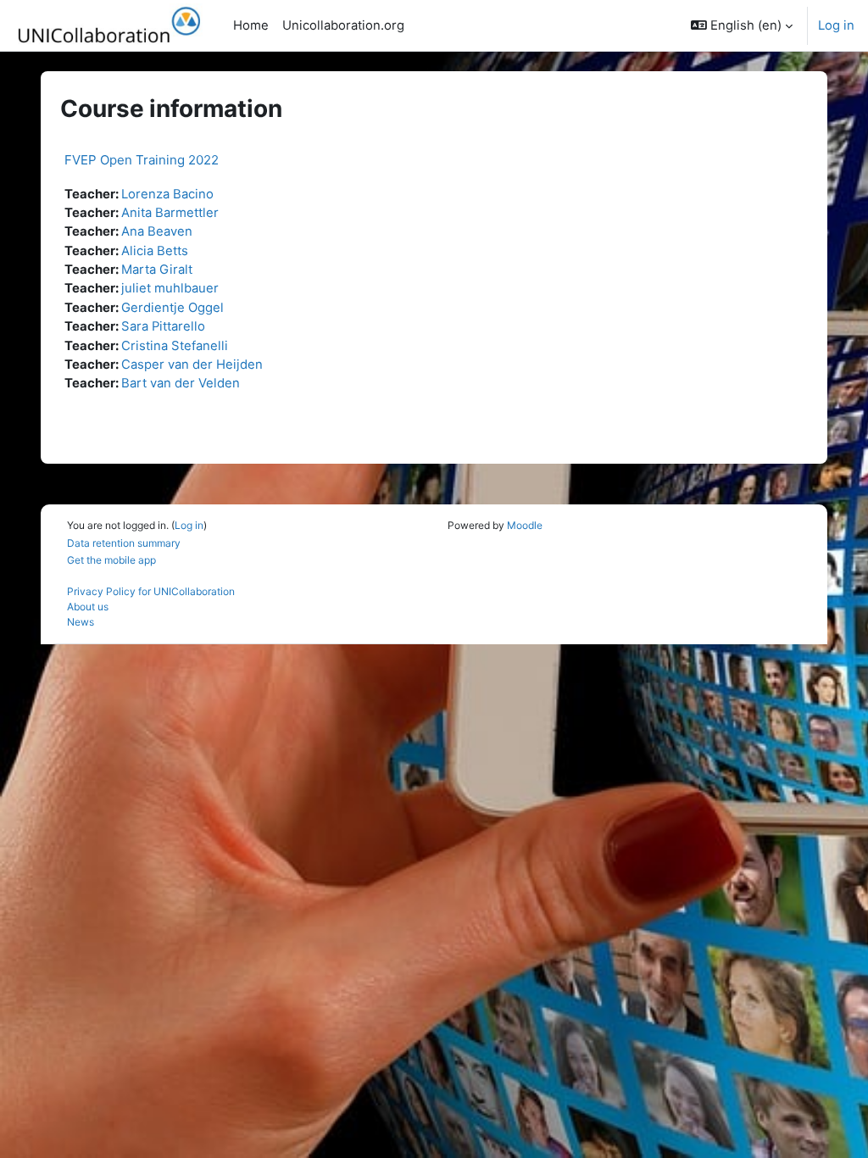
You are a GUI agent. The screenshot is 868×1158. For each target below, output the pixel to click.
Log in (836, 25)
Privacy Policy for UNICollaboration (151, 591)
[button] (742, 25)
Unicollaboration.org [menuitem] (343, 25)
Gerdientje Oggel (172, 307)
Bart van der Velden (180, 383)
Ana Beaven (156, 231)
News (80, 621)
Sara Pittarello (163, 326)
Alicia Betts (154, 251)
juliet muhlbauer (170, 288)
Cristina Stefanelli (174, 346)
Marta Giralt (156, 269)
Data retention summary (124, 543)
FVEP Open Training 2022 (141, 160)
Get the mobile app (111, 560)
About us (87, 606)
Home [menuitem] (251, 25)
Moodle (524, 525)
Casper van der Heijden (192, 364)
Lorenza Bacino (167, 194)
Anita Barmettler (170, 212)
